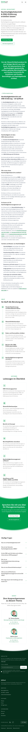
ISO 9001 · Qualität (5, 692)
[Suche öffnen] (22, 2)
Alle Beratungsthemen (7, 43)
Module (2, 700)
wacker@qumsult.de (15, 623)
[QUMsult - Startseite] (4, 2)
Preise (2, 703)
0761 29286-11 (15, 640)
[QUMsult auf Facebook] (13, 722)
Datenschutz (9, 728)
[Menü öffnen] (25, 2)
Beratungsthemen (4, 690)
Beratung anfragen (6, 40)
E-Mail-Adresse (4, 664)
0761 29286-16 (15, 622)
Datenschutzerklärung (6, 671)
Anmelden (23, 667)
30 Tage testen (4, 705)
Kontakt (2, 713)
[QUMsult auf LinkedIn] (10, 722)
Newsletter (3, 715)
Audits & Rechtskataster (6, 694)
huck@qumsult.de (14, 641)
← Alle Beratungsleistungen (7, 93)
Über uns (3, 711)
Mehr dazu (3, 661)
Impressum (3, 728)
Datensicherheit (16, 728)
